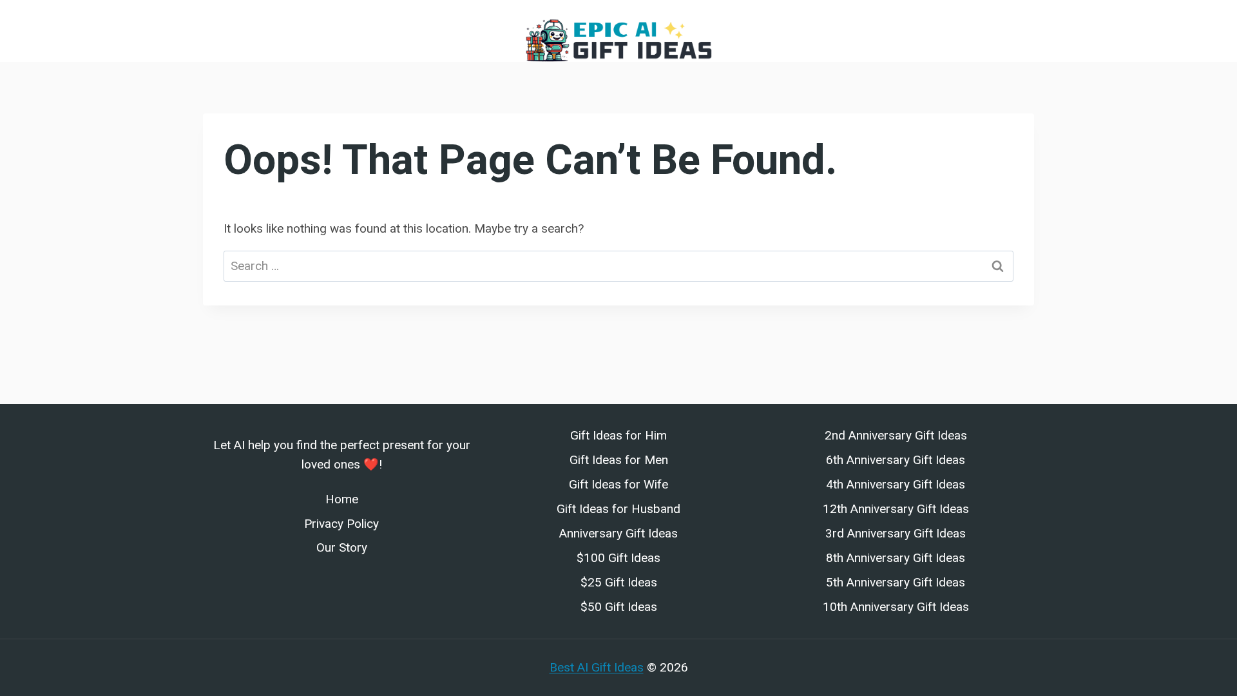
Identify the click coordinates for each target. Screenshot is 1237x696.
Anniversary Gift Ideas (618, 533)
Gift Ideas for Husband (618, 508)
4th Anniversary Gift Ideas (895, 484)
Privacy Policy (341, 523)
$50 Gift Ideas (618, 606)
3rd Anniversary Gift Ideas (895, 533)
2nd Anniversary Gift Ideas (896, 435)
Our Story (341, 547)
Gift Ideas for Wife (618, 484)
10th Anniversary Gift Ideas (896, 606)
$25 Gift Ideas (618, 582)
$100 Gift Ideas (618, 557)
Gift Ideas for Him (618, 435)
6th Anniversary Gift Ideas (895, 459)
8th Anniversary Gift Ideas (895, 557)
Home (341, 499)
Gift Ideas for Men (619, 459)
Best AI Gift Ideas (597, 667)
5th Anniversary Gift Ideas (895, 582)
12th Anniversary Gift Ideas (896, 508)
